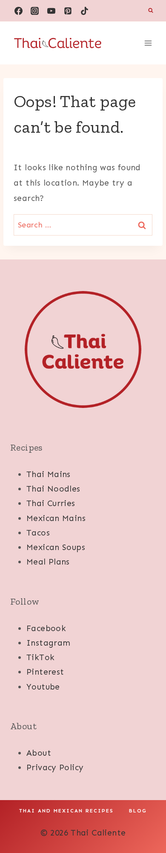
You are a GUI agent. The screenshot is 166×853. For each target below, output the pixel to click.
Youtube (43, 687)
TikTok (40, 657)
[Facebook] (18, 11)
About (38, 753)
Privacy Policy (54, 767)
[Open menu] (148, 42)
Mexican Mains (56, 518)
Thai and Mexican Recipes (66, 811)
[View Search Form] (151, 11)
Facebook (46, 628)
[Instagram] (35, 11)
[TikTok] (85, 11)
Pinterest (45, 672)
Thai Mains (48, 474)
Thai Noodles (53, 489)
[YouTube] (51, 11)
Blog (138, 811)
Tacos (38, 533)
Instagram (48, 643)
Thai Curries (50, 503)
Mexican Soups (55, 547)
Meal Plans (48, 562)
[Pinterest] (68, 11)
